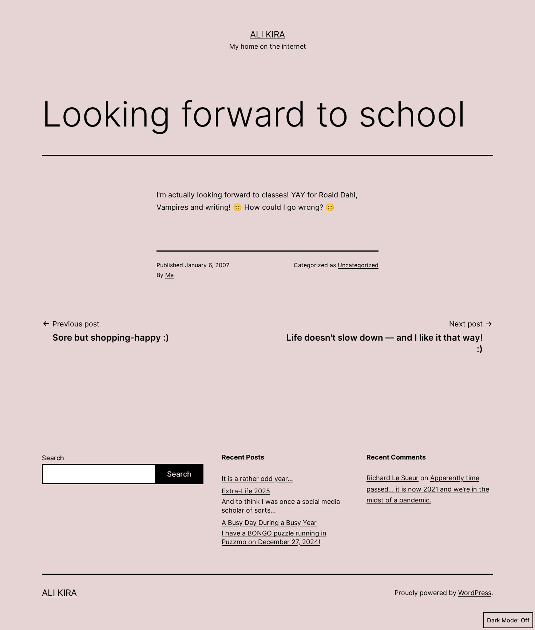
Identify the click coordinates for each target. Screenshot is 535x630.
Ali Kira (267, 34)
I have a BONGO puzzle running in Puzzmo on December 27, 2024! (274, 537)
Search (53, 458)
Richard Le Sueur (392, 478)
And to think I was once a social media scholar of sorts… (281, 506)
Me (169, 274)
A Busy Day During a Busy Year (269, 522)
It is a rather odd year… (257, 478)
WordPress (474, 593)
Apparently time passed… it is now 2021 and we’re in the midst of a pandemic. (427, 489)
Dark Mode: (503, 620)
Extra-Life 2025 (246, 491)
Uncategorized (358, 265)
